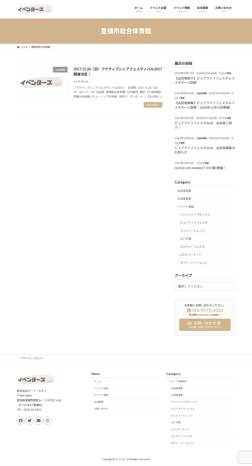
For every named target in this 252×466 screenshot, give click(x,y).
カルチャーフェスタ (192, 246)
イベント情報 (225, 73)
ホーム (97, 381)
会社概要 (98, 401)
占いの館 (185, 238)
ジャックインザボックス (195, 214)
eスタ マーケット (191, 254)
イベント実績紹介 (178, 381)
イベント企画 (101, 388)
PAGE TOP (242, 448)
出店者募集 (202, 93)
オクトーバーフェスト (194, 262)
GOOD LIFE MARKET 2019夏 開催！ (200, 168)
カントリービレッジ (192, 230)
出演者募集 (184, 198)
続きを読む (153, 104)
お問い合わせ (101, 408)
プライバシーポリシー (32, 358)
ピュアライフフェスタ (207, 73)
